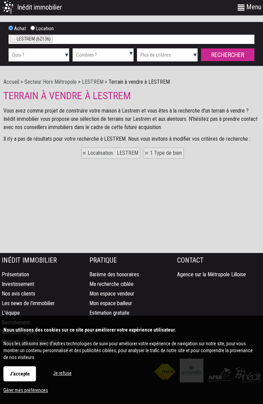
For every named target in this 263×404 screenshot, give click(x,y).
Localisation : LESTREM (113, 153)
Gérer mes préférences (25, 390)
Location (44, 28)
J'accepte (20, 374)
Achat (19, 28)
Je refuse (62, 373)
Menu (253, 7)
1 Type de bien (166, 153)
